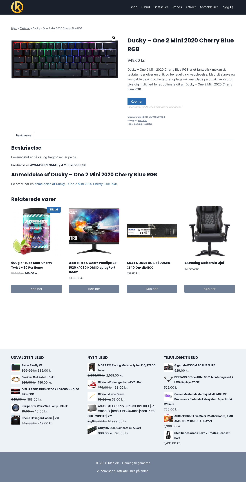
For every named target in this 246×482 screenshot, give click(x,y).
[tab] (23, 135)
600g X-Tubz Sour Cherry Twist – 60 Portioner (31, 265)
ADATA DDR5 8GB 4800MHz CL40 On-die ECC (149, 265)
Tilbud (145, 7)
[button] (114, 38)
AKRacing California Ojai (204, 263)
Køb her (137, 101)
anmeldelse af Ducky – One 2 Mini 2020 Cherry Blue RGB (76, 184)
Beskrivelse (23, 135)
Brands (177, 7)
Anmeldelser (209, 7)
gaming (138, 123)
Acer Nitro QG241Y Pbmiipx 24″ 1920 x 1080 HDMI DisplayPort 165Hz (93, 267)
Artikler (190, 7)
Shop (133, 7)
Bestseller (161, 7)
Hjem (14, 28)
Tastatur (25, 28)
